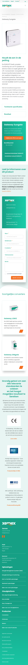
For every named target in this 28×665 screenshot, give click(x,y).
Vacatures (17, 1)
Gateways (5, 619)
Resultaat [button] (7, 114)
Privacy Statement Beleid (7, 647)
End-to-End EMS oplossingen (10, 579)
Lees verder (13, 438)
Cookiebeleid (4, 651)
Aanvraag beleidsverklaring (8, 658)
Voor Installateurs (5, 1)
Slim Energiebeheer (6, 14)
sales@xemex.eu (10, 207)
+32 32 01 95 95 (6, 530)
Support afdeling (6, 191)
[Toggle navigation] (25, 5)
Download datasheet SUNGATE (14, 153)
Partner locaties (5, 661)
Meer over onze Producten (9, 627)
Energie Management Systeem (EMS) (12, 570)
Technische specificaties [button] (13, 107)
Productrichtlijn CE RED (13, 471)
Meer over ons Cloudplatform (10, 607)
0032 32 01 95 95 (10, 205)
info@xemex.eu (5, 532)
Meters (4, 623)
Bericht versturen (17, 277)
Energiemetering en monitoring (10, 575)
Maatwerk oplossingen (8, 583)
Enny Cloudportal (7, 603)
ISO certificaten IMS (6, 637)
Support (12, 1)
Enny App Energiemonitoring (10, 595)
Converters (5, 615)
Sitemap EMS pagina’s (6, 644)
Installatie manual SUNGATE (13, 156)
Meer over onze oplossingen (10, 587)
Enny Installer (5, 599)
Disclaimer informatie (6, 640)
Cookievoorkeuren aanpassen (8, 654)
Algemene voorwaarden (7, 633)
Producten (13, 14)
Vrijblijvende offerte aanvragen (14, 138)
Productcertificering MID (13, 505)
